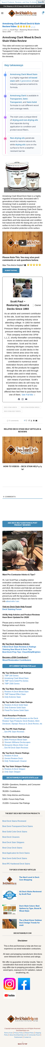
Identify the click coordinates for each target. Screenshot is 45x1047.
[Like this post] (26, 421)
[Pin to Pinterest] (34, 421)
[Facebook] (19, 399)
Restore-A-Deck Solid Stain (16, 705)
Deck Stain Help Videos (12, 411)
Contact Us (27, 1037)
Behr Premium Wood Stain (15, 740)
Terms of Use (8, 1033)
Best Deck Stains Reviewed (14, 821)
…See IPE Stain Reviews (13, 732)
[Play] (22, 243)
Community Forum (34, 1035)
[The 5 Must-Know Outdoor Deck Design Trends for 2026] (9, 924)
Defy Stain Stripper (12, 772)
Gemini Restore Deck (13, 758)
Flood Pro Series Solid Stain (16, 710)
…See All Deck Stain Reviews (15, 748)
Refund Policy (29, 1033)
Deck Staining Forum (12, 609)
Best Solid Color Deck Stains (14, 832)
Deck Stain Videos (10, 407)
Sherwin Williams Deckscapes (17, 742)
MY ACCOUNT (36, 6)
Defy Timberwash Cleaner (15, 761)
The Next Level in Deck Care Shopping (29, 878)
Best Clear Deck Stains (12, 848)
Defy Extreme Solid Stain (15, 708)
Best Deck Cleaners (10, 837)
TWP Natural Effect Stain (15, 694)
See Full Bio (27, 394)
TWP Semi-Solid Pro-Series (16, 681)
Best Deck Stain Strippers (13, 842)
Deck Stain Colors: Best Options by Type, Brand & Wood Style (30, 908)
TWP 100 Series (11, 676)
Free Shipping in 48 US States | (13, 6)
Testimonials (18, 1037)
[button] (43, 2)
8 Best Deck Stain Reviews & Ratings (19, 647)
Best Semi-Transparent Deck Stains (17, 826)
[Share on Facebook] (29, 421)
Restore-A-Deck (11, 756)
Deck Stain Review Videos (30, 407)
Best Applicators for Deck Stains (16, 853)
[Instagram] (22, 399)
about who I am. (12, 601)
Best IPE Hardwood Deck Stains (16, 864)
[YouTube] (26, 399)
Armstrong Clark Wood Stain (16, 678)
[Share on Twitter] (31, 421)
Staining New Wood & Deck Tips (17, 649)
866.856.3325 (27, 6)
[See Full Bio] (34, 394)
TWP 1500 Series (12, 684)
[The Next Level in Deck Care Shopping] (9, 881)
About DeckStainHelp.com (18, 1035)
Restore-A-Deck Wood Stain (16, 692)
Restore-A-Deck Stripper (14, 769)
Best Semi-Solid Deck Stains (14, 858)
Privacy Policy (18, 1033)
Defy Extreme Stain (12, 697)
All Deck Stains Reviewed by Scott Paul (30, 893)
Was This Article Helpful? (13, 265)
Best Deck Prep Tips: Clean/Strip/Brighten (21, 652)
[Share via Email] (36, 421)
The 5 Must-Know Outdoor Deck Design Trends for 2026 (30, 922)
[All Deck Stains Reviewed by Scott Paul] (9, 895)
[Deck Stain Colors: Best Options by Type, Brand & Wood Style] (9, 909)
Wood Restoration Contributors (16, 660)
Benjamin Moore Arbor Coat (16, 745)
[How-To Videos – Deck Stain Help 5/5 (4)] (22, 450)
